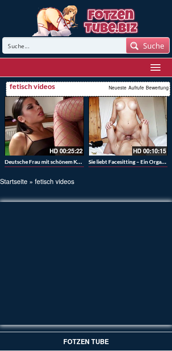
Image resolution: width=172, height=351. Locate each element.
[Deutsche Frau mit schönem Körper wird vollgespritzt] (44, 126)
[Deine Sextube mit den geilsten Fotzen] (86, 19)
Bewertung (157, 87)
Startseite (14, 181)
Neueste (118, 87)
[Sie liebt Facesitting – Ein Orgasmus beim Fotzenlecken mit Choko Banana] (128, 126)
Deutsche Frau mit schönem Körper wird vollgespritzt (69, 161)
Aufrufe (136, 87)
